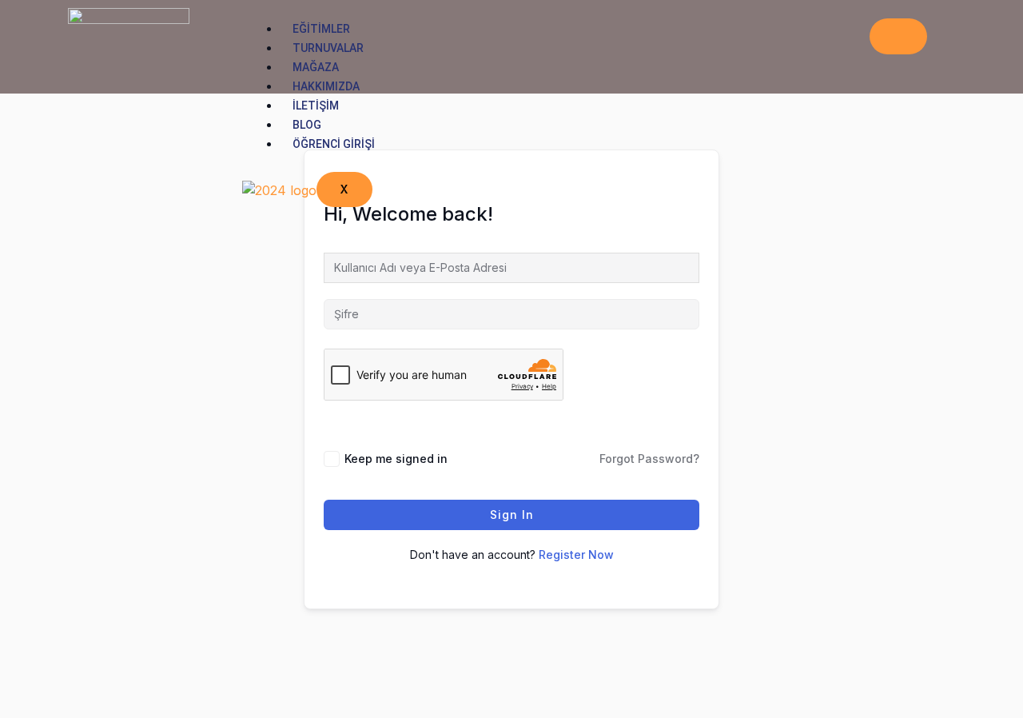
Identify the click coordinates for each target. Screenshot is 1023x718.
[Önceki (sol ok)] (24, 706)
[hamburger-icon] (898, 36)
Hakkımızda (326, 86)
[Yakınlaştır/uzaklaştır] (24, 680)
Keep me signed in (396, 458)
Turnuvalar (328, 48)
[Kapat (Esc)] (180, 680)
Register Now (576, 554)
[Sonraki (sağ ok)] (76, 706)
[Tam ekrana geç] (76, 680)
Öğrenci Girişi (334, 144)
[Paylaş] (128, 680)
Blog (307, 124)
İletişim (316, 105)
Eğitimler (321, 28)
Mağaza (316, 67)
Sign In (512, 514)
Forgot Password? (649, 458)
